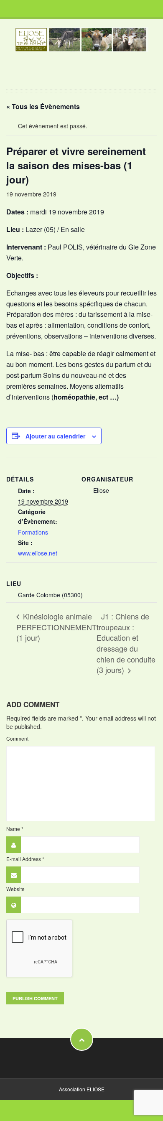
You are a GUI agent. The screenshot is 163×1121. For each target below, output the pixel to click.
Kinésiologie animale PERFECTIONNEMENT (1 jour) (56, 627)
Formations (33, 532)
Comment (17, 738)
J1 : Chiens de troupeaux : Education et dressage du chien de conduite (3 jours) (126, 643)
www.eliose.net (37, 553)
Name (14, 828)
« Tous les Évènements (43, 106)
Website (15, 888)
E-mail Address (25, 858)
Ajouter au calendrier (55, 436)
